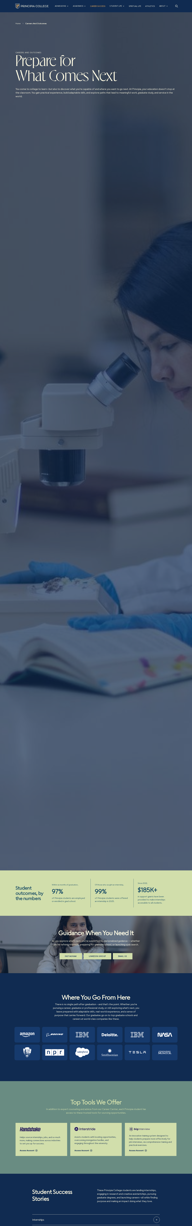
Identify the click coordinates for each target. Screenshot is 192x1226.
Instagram (71, 956)
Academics (78, 6)
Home (18, 23)
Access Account (27, 1150)
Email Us (122, 956)
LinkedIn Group (97, 956)
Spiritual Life (135, 6)
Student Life (116, 6)
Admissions (60, 6)
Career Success (97, 6)
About (162, 6)
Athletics (150, 6)
